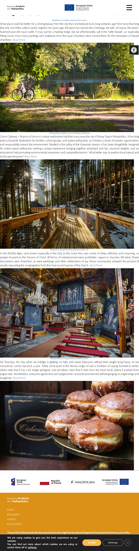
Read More (19, 39)
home (10, 509)
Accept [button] (92, 542)
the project (13, 514)
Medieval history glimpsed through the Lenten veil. (69, 250)
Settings (113, 542)
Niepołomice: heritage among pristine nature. (69, 20)
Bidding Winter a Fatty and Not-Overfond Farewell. (69, 359)
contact (11, 519)
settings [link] (32, 547)
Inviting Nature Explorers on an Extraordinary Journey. (69, 133)
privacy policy (14, 523)
